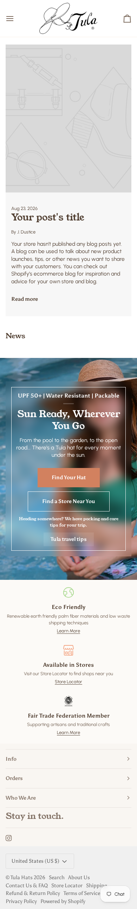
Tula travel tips (69, 539)
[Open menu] (16, 18)
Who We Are (21, 798)
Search (57, 877)
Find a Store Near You (68, 501)
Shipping (96, 885)
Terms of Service (82, 893)
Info (11, 759)
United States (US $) (35, 861)
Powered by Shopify (62, 901)
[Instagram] (9, 838)
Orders (14, 778)
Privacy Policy (21, 901)
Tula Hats (22, 877)
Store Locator (68, 681)
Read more (24, 299)
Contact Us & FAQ (27, 885)
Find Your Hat (69, 477)
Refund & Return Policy (33, 893)
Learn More (68, 630)
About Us (79, 877)
